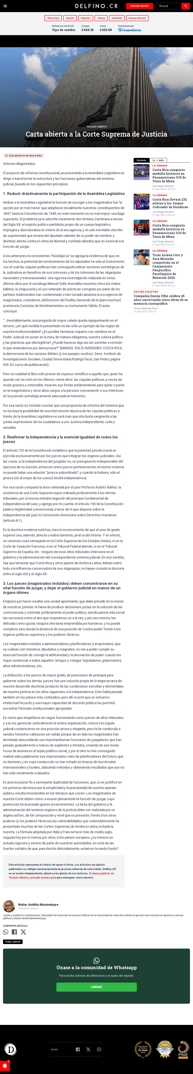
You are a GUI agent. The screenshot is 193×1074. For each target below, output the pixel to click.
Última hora (53, 18)
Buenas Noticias (137, 18)
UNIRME (96, 987)
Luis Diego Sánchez (163, 186)
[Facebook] (78, 1049)
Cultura (101, 18)
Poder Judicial (12, 941)
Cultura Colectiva (146, 292)
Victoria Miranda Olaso (146, 308)
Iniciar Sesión (140, 6)
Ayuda (54, 1049)
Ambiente (117, 18)
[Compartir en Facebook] (14, 932)
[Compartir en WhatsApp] (5, 932)
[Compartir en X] (23, 932)
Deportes (85, 18)
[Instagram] (99, 1049)
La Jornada (159, 165)
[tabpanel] (162, 238)
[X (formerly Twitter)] (88, 1049)
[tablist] (162, 160)
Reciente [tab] (141, 160)
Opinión (70, 18)
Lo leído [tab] (158, 160)
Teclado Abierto (97, 126)
